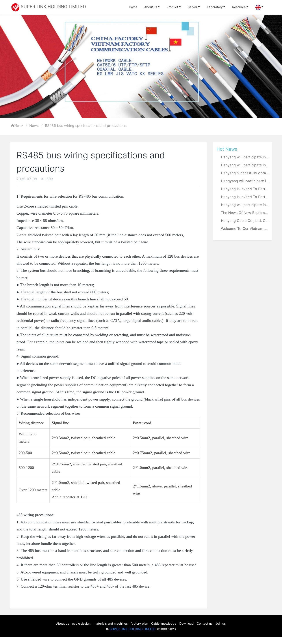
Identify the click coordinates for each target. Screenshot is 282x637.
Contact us (204, 623)
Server (192, 7)
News (34, 125)
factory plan (139, 623)
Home (133, 7)
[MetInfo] (15, 7)
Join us (220, 623)
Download (186, 623)
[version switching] (259, 7)
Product (172, 7)
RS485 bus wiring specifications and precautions (85, 125)
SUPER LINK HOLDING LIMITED (133, 629)
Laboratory (215, 7)
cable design (81, 623)
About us (150, 7)
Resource (239, 7)
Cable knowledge (163, 623)
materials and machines (111, 623)
